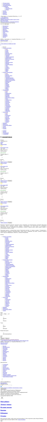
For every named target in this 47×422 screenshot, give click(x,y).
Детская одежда (6, 3)
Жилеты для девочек (9, 59)
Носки (6, 98)
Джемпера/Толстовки (9, 78)
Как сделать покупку (7, 379)
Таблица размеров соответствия (9, 375)
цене (1, 143)
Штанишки (7, 110)
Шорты (6, 69)
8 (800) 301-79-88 (11, 43)
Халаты (7, 121)
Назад (6, 49)
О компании (5, 6)
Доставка (5, 11)
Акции (4, 126)
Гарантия (5, 373)
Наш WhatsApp (3, 383)
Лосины (7, 61)
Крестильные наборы (9, 97)
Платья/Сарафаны (9, 64)
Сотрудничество (6, 4)
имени (1, 142)
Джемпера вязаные (9, 77)
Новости (7, 7)
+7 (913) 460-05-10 (4, 17)
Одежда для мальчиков (7, 72)
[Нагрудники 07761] (3, 202)
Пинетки (7, 103)
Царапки (7, 108)
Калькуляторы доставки (8, 376)
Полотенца (7, 105)
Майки (6, 83)
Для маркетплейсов (7, 5)
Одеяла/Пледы (8, 99)
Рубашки (7, 85)
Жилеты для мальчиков (10, 80)
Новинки (5, 123)
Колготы (7, 117)
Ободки (7, 119)
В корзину (10, 180)
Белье (6, 114)
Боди (6, 92)
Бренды (4, 127)
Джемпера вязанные (9, 56)
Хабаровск (5, 34)
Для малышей (6, 89)
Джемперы (5, 349)
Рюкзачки (7, 120)
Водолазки (7, 54)
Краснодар (5, 30)
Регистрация (5, 20)
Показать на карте (4, 40)
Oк (1, 420)
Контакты (5, 14)
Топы (6, 65)
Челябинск (5, 35)
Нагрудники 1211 (4, 166)
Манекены (7, 118)
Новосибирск (6, 31)
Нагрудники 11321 (4, 147)
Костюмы (7, 60)
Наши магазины (6, 368)
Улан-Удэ (5, 33)
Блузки (6, 50)
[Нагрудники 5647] (3, 181)
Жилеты (4, 350)
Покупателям (6, 367)
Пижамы (7, 63)
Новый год (5, 124)
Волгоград (5, 27)
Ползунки (7, 104)
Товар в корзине (3, 161)
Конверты (7, 94)
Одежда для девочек (7, 48)
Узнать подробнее (21, 419)
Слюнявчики (8, 106)
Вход (1, 20)
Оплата (4, 10)
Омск (4, 32)
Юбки (6, 71)
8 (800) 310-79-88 (11, 340)
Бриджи (7, 52)
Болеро (6, 51)
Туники (7, 66)
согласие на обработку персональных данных (12, 387)
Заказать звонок (19, 340)
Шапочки (7, 109)
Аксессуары (5, 112)
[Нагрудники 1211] (3, 163)
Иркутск (4, 29)
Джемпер (7, 55)
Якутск (4, 37)
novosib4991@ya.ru (4, 18)
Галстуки (7, 116)
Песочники (7, 102)
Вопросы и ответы (7, 374)
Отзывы (7, 9)
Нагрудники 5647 (4, 185)
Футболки (7, 67)
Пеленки (7, 101)
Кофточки (7, 96)
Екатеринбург (6, 28)
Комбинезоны (8, 57)
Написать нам (25, 340)
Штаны (6, 70)
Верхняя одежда (8, 53)
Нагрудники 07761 (4, 206)
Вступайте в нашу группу (13, 19)
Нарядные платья (9, 62)
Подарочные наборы (7, 125)
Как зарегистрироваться (8, 378)
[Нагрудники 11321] (3, 144)
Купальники (8, 115)
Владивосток (5, 26)
